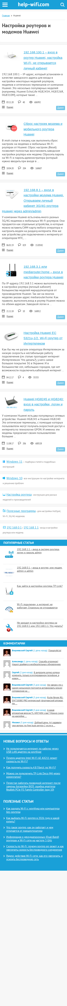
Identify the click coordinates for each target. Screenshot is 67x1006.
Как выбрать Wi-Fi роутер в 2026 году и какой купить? (32, 820)
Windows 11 (14, 462)
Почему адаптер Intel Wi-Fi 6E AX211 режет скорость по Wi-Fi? (31, 760)
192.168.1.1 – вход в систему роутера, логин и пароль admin (38, 551)
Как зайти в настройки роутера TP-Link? (40, 586)
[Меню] (5, 5)
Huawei (10, 107)
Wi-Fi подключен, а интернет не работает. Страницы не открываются (37, 606)
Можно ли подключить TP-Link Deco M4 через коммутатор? (33, 775)
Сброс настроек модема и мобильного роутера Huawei (43, 129)
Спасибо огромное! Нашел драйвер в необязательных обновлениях (36, 663)
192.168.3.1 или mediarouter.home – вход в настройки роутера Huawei (43, 272)
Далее (60, 108)
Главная (6, 15)
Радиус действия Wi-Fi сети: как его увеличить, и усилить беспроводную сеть (34, 857)
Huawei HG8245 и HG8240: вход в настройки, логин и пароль (44, 404)
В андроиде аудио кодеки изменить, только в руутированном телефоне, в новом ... (36, 675)
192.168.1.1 (31, 528)
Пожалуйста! (54, 650)
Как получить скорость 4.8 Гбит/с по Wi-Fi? (31, 768)
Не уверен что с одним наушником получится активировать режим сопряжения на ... (37, 688)
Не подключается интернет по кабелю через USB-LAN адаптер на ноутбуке (32, 750)
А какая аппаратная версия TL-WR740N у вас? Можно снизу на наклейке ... (38, 713)
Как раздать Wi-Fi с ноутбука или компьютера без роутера (32, 810)
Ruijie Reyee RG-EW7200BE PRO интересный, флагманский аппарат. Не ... (37, 700)
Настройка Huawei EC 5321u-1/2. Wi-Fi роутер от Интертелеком (43, 338)
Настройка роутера (19, 495)
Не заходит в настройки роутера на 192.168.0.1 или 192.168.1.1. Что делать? (40, 624)
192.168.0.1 (14, 528)
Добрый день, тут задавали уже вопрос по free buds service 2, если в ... (36, 724)
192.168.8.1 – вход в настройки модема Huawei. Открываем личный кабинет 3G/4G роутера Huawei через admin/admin (33, 200)
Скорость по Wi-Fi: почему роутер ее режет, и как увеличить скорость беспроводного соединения (35, 848)
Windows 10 (14, 479)
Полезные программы (21, 511)
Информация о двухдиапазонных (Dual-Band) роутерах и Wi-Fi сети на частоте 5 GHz (32, 839)
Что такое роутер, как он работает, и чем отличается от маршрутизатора (29, 829)
